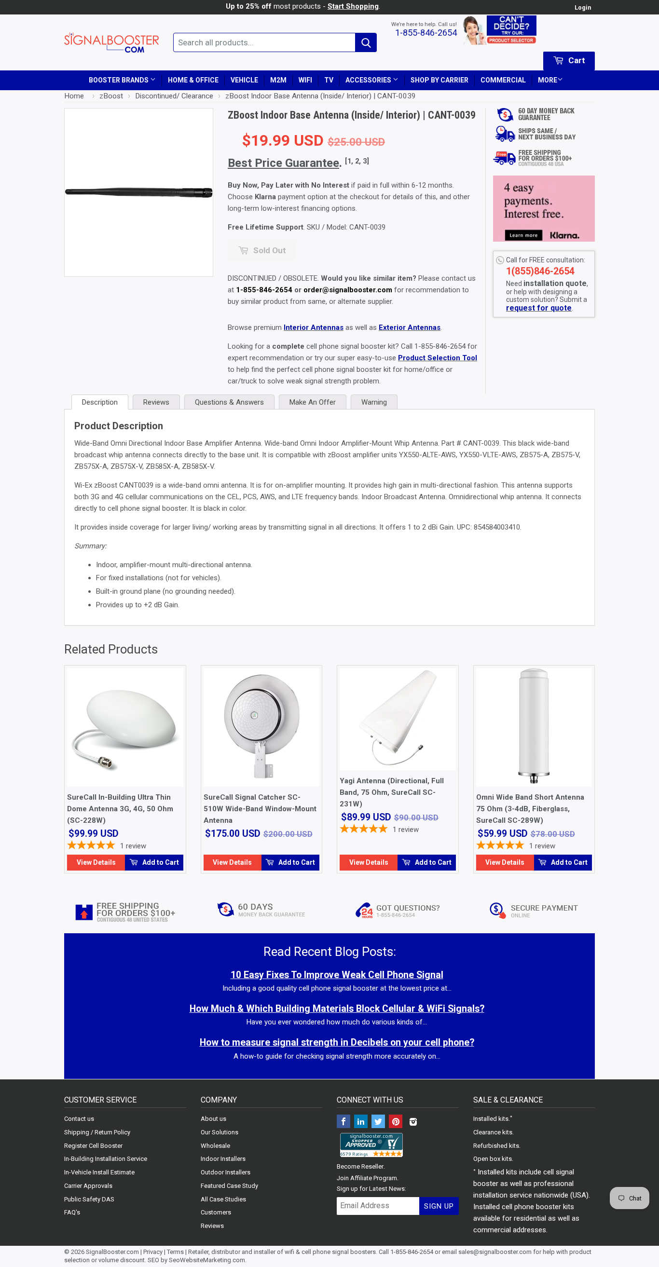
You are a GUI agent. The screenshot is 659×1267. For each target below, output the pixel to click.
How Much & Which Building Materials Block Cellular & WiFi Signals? (337, 1008)
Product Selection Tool (437, 358)
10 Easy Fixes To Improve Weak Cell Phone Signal (337, 975)
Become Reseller (360, 1166)
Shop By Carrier (439, 80)
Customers (216, 1212)
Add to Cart (160, 862)
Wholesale (215, 1145)
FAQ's (72, 1212)
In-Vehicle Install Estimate (99, 1172)
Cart (575, 60)
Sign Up (439, 1206)
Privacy (153, 1251)
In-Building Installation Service (105, 1158)
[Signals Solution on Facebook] (343, 1122)
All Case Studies (223, 1199)
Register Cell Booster (93, 1145)
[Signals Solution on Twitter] (378, 1122)
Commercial (503, 80)
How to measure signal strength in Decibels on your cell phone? (337, 1042)
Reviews (212, 1225)
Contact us (79, 1118)
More (547, 80)
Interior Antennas (313, 327)
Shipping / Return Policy (97, 1132)
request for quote (539, 308)
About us (213, 1118)
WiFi (305, 80)
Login (583, 7)
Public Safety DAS (89, 1199)
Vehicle (244, 80)
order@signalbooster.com (347, 290)
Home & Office (193, 80)
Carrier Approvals (88, 1185)
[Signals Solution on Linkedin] (361, 1122)
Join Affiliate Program (367, 1178)
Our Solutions (219, 1132)
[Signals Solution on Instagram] (413, 1122)
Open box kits (492, 1158)
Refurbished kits (496, 1145)
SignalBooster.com (112, 1251)
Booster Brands (119, 80)
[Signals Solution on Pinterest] (395, 1122)
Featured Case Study (229, 1185)
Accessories (369, 80)
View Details (96, 862)
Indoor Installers (223, 1158)
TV (328, 80)
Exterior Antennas (409, 327)
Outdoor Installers (225, 1172)
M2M (278, 80)
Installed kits (490, 1118)
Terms (175, 1251)
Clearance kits (492, 1132)
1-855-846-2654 (426, 32)
